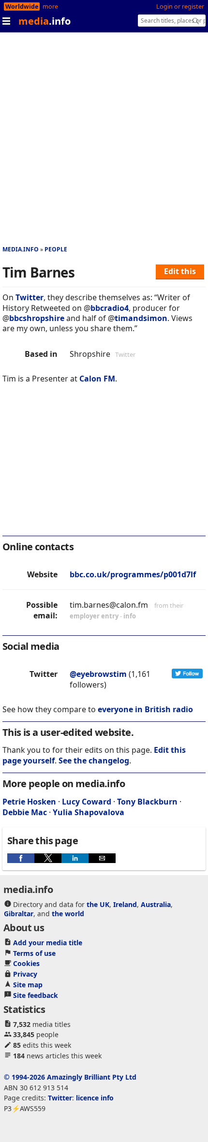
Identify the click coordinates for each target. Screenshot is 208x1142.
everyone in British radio (145, 709)
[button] (20, 858)
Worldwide (21, 6)
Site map (28, 984)
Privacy (25, 974)
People (56, 249)
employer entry (94, 616)
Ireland (125, 904)
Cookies (26, 963)
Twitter (29, 297)
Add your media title (47, 942)
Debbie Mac (24, 812)
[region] (104, 466)
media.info (20, 249)
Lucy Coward (86, 801)
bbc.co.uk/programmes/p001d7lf (133, 574)
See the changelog (94, 760)
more (50, 6)
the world (68, 913)
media (44, 21)
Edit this (180, 271)
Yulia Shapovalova (88, 812)
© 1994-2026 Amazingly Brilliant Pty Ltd (70, 1077)
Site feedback (35, 995)
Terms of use (34, 953)
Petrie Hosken (29, 801)
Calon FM (97, 378)
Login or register (180, 6)
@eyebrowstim (98, 674)
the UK (98, 904)
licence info (95, 1097)
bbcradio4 (109, 308)
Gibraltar (18, 913)
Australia (156, 904)
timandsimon (141, 318)
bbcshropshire (36, 318)
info (129, 616)
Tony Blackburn (147, 801)
